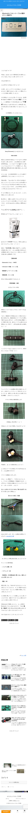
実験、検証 (11, 620)
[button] (25, 425)
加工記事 (11, 536)
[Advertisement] (14, 54)
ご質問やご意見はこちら (14, 800)
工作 (17, 620)
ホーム (7, 798)
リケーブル (5, 620)
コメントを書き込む (14, 782)
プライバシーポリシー (21, 798)
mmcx (7, 536)
